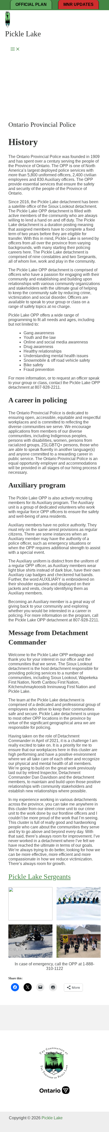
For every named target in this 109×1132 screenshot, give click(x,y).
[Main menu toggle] (15, 49)
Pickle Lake (23, 33)
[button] (30, 903)
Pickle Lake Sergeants (39, 877)
